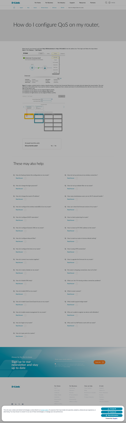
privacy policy (44, 410)
